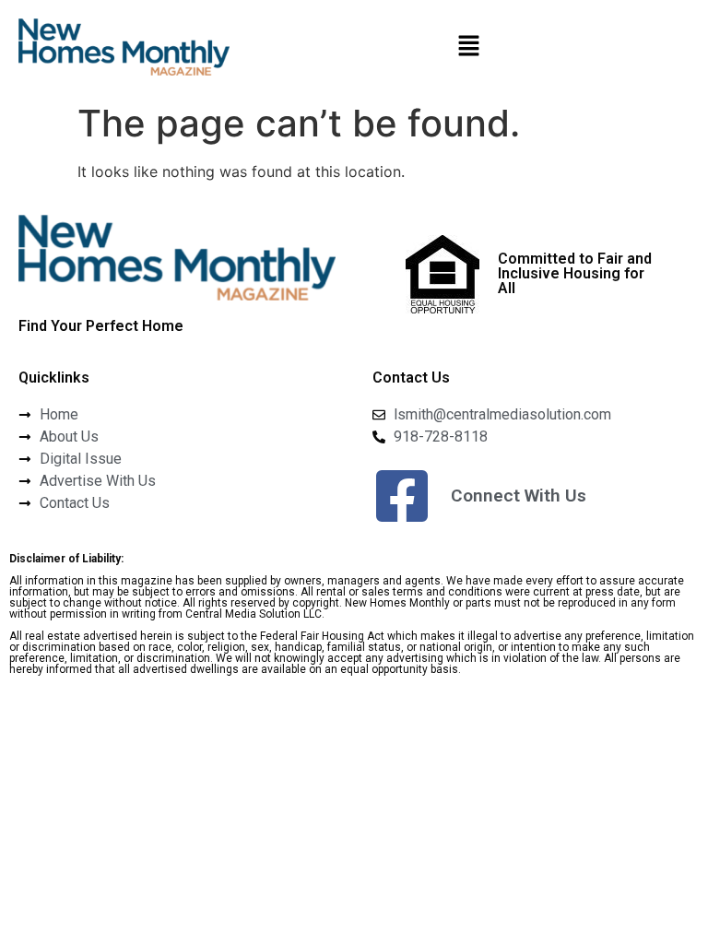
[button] (468, 46)
